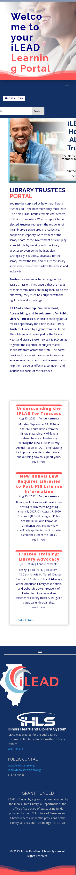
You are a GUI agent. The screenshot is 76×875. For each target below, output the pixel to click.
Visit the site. (16, 749)
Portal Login (15, 98)
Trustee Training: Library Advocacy (39, 556)
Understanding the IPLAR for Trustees (39, 411)
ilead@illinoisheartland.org (24, 770)
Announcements (49, 418)
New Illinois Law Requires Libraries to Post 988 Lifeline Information (39, 483)
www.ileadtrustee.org (21, 765)
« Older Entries (24, 620)
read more (39, 461)
